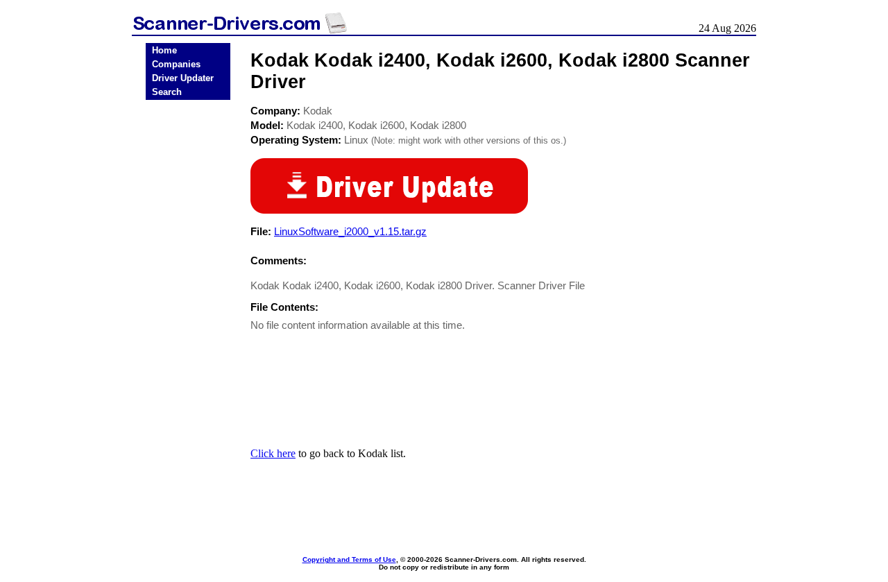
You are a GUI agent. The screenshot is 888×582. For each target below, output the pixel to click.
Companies (176, 64)
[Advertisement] (188, 320)
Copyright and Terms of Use (349, 559)
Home (164, 50)
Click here (273, 453)
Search (167, 92)
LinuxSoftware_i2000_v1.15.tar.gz (350, 231)
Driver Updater (183, 78)
